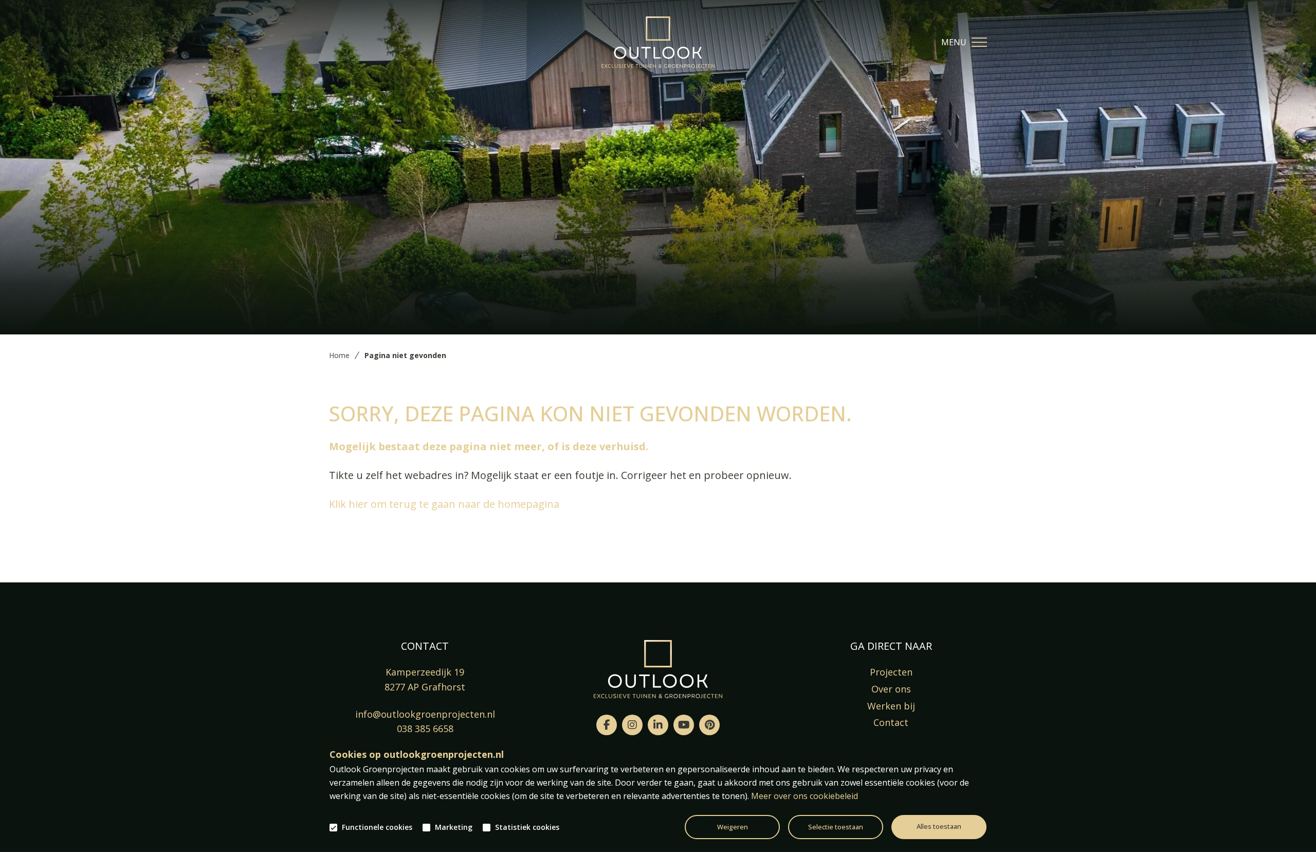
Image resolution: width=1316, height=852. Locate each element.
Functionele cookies (377, 827)
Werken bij (891, 706)
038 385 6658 (425, 728)
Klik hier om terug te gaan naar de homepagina (444, 504)
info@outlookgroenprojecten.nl (425, 714)
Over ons (891, 689)
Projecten (891, 672)
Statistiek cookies (527, 827)
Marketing (453, 827)
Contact (890, 722)
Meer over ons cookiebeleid (804, 796)
